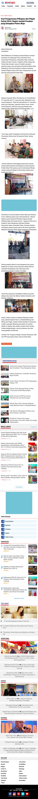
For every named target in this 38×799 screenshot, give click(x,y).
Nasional (7, 525)
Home (3, 6)
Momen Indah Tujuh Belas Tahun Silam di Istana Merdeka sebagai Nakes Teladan (14, 476)
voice (34, 29)
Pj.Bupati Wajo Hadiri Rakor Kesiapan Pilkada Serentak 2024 (19, 743)
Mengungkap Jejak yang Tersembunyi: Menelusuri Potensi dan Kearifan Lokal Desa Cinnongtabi (15, 590)
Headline (29, 6)
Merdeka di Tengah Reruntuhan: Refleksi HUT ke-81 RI (13, 567)
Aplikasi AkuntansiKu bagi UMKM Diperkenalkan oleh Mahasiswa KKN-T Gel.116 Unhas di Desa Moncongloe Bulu (13, 445)
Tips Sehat (4, 778)
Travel (3, 782)
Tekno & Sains (9, 537)
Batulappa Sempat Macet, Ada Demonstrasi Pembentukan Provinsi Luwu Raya (19, 706)
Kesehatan (4, 771)
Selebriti (3, 780)
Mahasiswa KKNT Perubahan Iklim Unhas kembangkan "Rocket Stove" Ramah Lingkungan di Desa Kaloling (19, 674)
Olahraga (21, 769)
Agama (23, 6)
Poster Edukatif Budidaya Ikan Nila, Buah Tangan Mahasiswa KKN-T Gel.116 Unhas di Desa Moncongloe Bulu (14, 434)
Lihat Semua (19, 487)
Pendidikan (22, 764)
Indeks (17, 6)
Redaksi (26, 790)
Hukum (7, 533)
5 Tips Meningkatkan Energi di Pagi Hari (16, 621)
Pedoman (21, 790)
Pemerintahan (9, 521)
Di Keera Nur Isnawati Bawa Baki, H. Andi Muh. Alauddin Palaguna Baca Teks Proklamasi (15, 547)
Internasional (23, 775)
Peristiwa (8, 529)
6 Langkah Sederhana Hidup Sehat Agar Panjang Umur (18, 627)
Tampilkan (33, 427)
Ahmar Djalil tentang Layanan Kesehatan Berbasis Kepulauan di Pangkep (19, 699)
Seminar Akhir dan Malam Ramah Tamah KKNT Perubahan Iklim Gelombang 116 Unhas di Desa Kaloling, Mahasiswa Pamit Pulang (14, 456)
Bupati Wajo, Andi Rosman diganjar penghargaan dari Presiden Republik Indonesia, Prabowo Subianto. (19, 712)
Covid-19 (3, 769)
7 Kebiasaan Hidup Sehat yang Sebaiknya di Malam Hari (19, 633)
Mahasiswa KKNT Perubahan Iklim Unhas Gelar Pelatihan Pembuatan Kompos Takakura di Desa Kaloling (19, 666)
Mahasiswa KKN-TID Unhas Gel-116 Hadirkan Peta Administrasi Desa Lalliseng (12, 466)
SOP (11, 790)
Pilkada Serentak (8, 15)
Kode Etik (15, 790)
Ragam (3, 766)
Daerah (3, 764)
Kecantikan (22, 780)
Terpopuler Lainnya (19, 598)
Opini (20, 771)
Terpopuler (10, 6)
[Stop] (36, 29)
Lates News (22, 762)
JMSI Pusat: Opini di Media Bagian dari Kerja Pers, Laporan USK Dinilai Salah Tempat (19, 736)
